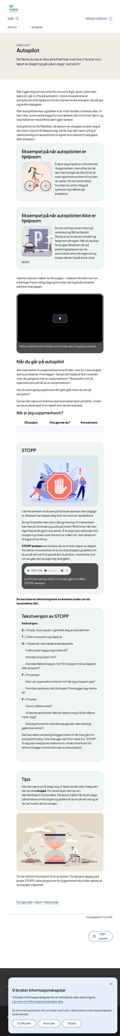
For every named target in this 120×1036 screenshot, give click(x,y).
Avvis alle (49, 1023)
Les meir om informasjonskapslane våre (37, 1001)
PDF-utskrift (103, 936)
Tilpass (71, 1023)
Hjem (38, 902)
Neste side (51, 902)
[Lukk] (111, 983)
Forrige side (24, 902)
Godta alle (24, 1023)
